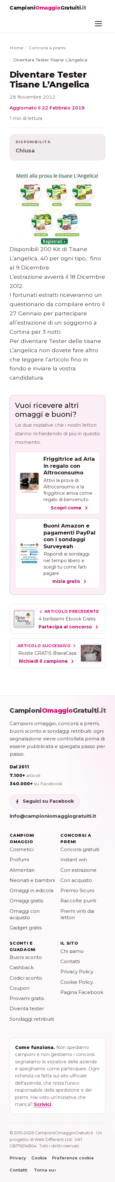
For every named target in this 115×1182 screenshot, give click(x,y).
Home (16, 47)
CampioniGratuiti (58, 710)
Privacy (18, 1157)
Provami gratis (27, 998)
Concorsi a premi (47, 47)
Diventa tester (27, 1008)
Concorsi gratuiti (79, 849)
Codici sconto (26, 978)
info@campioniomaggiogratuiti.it (53, 816)
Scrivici (42, 1104)
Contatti (70, 961)
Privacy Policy (76, 972)
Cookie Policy (76, 982)
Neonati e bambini (32, 880)
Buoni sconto (26, 957)
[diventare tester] (57, 208)
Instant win (73, 860)
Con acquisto (76, 880)
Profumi (19, 860)
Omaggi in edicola (31, 890)
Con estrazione (78, 870)
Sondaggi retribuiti (32, 1019)
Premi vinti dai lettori (77, 914)
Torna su (45, 1169)
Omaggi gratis (26, 901)
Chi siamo (72, 951)
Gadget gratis (26, 928)
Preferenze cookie (73, 1157)
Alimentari (22, 870)
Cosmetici (22, 849)
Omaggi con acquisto (25, 914)
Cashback (22, 967)
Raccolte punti (78, 901)
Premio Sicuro (77, 890)
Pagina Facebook (81, 992)
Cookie (39, 1157)
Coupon (19, 988)
